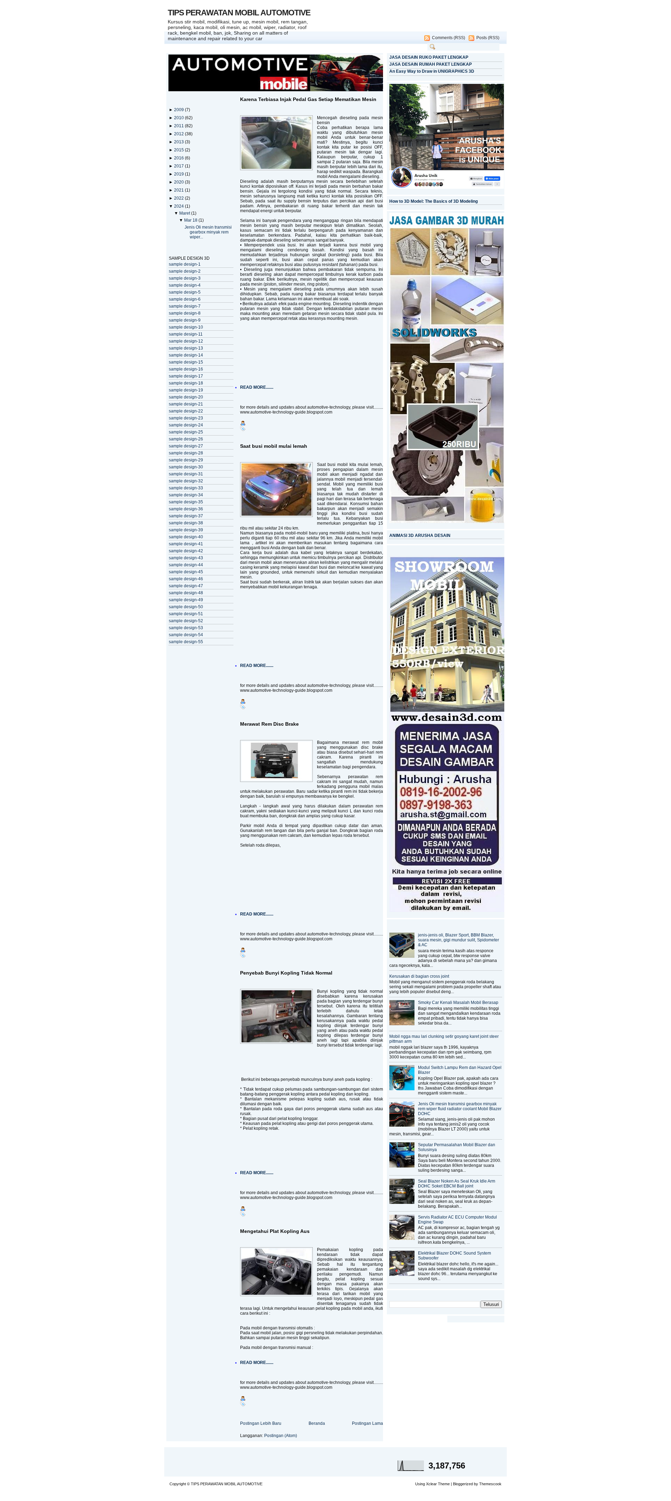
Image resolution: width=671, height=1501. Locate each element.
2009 (179, 109)
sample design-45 (186, 571)
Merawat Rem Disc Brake (269, 724)
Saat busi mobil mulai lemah (273, 446)
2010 (179, 117)
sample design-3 (185, 278)
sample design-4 (185, 285)
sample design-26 (186, 439)
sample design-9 (185, 320)
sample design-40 (186, 536)
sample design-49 (186, 599)
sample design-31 (186, 474)
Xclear (431, 1484)
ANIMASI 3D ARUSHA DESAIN (419, 535)
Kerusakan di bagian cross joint (419, 976)
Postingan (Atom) (280, 1435)
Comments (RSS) (448, 37)
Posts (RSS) (487, 37)
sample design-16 (186, 369)
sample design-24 (186, 425)
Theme (444, 1484)
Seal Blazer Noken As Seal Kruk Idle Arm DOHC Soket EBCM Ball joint (456, 1183)
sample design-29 (186, 460)
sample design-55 (186, 641)
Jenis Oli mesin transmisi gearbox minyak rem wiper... (208, 232)
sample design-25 (186, 432)
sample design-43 (186, 557)
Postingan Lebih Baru (260, 1423)
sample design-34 (186, 495)
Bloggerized (463, 1484)
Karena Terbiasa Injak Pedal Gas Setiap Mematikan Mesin (308, 99)
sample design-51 (186, 613)
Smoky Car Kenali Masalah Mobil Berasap (458, 1002)
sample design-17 (186, 376)
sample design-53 (186, 627)
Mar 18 (191, 220)
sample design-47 (186, 585)
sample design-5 (185, 292)
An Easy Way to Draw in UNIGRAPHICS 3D (431, 71)
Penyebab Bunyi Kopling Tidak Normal (286, 973)
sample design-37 (186, 516)
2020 (179, 182)
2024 (179, 206)
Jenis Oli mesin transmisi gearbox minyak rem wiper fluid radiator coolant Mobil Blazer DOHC (460, 1108)
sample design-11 (186, 334)
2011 (179, 125)
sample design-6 (185, 299)
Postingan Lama (367, 1423)
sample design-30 (186, 467)
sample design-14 (186, 355)
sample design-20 (186, 397)
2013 (179, 141)
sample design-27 (186, 446)
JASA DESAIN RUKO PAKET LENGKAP (428, 57)
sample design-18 (186, 383)
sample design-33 (186, 488)
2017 (179, 166)
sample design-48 (186, 592)
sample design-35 (186, 502)
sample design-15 (186, 362)
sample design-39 (186, 529)
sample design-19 (186, 390)
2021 (179, 190)
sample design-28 (186, 453)
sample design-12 (186, 341)
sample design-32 (186, 481)
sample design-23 (186, 418)
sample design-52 (186, 620)
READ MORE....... (256, 387)
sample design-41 (186, 543)
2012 (179, 133)
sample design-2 (185, 271)
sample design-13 (186, 348)
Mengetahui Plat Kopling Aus (275, 1231)
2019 (179, 174)
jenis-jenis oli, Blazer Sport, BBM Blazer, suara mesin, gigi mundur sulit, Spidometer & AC (458, 940)
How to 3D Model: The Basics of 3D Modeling (433, 201)
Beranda (317, 1423)
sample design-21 (186, 404)
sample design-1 (185, 264)
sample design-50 (186, 606)
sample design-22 (186, 411)
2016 (179, 158)
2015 (179, 150)
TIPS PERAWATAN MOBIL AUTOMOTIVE (239, 12)
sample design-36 (186, 509)
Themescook (490, 1484)
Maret (185, 213)
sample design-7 (185, 306)
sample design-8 (185, 313)
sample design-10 (186, 327)
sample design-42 (186, 550)
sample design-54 (186, 634)
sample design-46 (186, 578)
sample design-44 (186, 564)
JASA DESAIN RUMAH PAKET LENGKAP (430, 64)
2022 (179, 198)
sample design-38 (186, 522)
